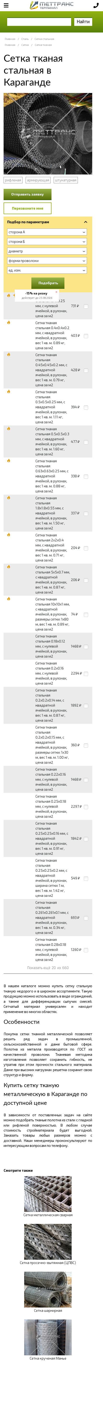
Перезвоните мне (27, 208)
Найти (83, 21)
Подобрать (48, 283)
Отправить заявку (27, 194)
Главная (10, 38)
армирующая (38, 180)
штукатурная (65, 180)
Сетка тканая (43, 44)
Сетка (25, 44)
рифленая (13, 180)
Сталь (25, 38)
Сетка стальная (44, 38)
